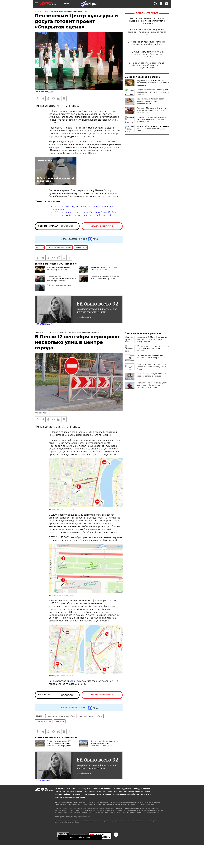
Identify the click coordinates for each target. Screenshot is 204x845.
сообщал (74, 681)
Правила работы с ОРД (95, 791)
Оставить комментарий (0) (102, 226)
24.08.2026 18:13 (41, 332)
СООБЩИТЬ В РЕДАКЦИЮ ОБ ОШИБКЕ (70, 797)
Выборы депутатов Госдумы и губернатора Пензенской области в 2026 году (118, 794)
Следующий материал (80, 837)
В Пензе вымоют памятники (59, 285)
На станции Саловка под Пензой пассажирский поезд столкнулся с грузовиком (147, 20)
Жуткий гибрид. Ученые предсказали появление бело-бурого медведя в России (153, 128)
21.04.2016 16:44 (41, 11)
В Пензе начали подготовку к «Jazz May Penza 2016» (84, 212)
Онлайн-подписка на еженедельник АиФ (132, 789)
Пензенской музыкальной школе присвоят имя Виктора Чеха (105, 277)
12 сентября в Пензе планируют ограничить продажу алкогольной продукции (104, 743)
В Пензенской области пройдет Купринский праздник (104, 268)
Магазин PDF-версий (101, 789)
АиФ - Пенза (57, 413)
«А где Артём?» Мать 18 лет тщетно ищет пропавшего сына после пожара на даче (152, 339)
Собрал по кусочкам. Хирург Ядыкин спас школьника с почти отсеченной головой (153, 92)
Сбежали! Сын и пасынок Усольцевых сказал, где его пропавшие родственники (153, 348)
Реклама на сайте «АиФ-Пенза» (68, 791)
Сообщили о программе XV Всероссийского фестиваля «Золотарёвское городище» (59, 743)
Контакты (77, 794)
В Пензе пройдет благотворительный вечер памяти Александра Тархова (61, 278)
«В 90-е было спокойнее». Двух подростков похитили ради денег (151, 356)
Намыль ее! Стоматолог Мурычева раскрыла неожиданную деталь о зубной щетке (152, 119)
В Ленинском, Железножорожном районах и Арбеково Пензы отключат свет (147, 32)
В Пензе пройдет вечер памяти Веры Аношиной (83, 215)
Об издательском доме (65, 789)
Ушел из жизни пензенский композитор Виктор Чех (58, 268)
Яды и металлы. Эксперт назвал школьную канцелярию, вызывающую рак (150, 101)
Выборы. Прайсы (62, 794)
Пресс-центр (84, 789)
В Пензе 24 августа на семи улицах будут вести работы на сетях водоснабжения (147, 65)
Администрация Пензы (64, 510)
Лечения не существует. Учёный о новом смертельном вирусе (151, 375)
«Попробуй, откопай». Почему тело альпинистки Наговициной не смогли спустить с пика (152, 385)
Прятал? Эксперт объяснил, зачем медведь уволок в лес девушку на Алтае (151, 366)
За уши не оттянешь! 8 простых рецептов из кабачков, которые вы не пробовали (153, 82)
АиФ (51, 92)
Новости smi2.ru (44, 324)
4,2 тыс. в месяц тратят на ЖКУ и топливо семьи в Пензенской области (147, 54)
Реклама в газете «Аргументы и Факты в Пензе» (129, 791)
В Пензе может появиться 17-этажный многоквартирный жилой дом (147, 43)
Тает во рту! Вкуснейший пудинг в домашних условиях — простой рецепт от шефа (151, 110)
